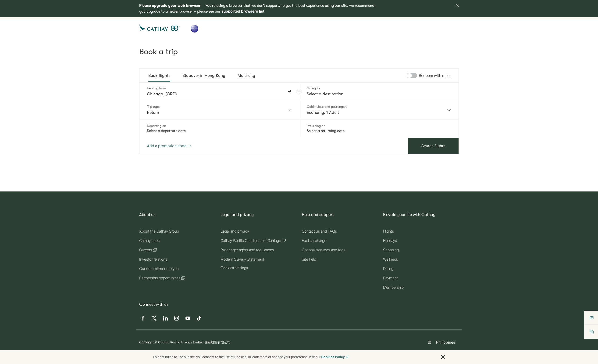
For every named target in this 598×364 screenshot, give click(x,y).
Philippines (445, 342)
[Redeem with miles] (412, 75)
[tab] (159, 75)
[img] (457, 5)
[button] (299, 91)
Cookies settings (234, 268)
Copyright (146, 342)
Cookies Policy (333, 357)
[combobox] (219, 110)
